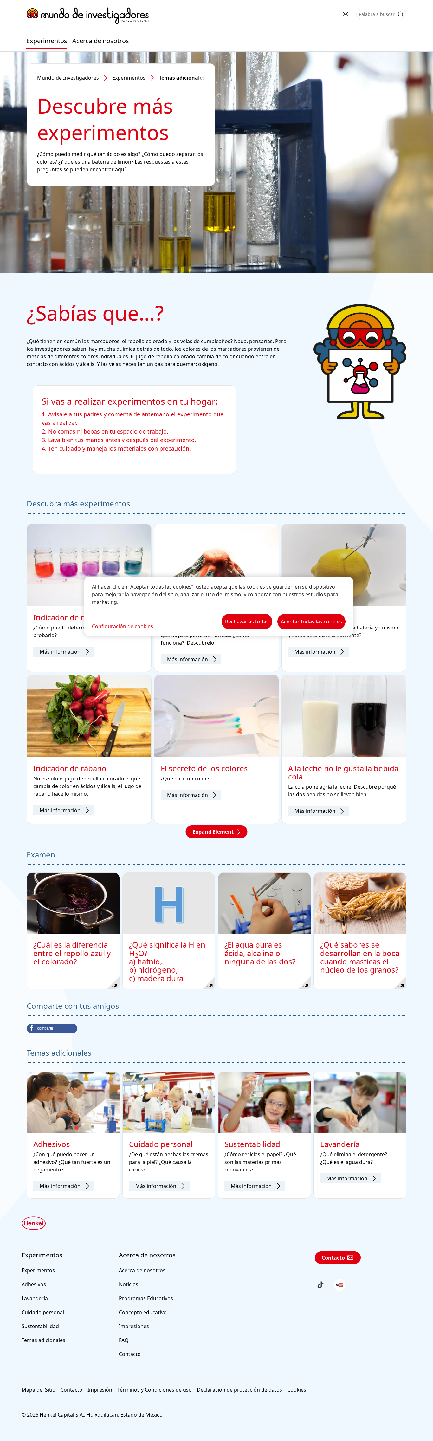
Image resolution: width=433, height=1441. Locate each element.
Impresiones (134, 1326)
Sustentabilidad (40, 1326)
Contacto (130, 1354)
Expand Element (213, 831)
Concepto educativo (143, 1312)
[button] (52, 1028)
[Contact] (345, 14)
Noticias (128, 1284)
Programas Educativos (146, 1298)
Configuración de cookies (122, 626)
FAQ (124, 1340)
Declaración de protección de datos (239, 1389)
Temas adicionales (43, 1340)
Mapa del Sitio (38, 1389)
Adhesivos (34, 1284)
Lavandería (35, 1298)
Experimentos (46, 41)
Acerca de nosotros (100, 41)
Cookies (296, 1389)
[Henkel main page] (87, 16)
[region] (218, 606)
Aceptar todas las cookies (311, 621)
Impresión (99, 1389)
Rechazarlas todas (247, 621)
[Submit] (401, 14)
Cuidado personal (43, 1312)
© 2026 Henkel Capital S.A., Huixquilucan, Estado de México (92, 1414)
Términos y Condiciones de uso (154, 1389)
